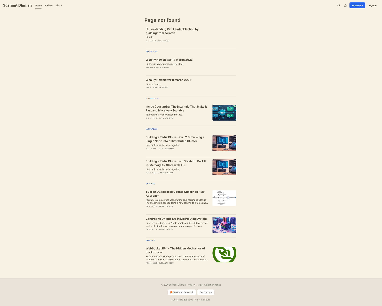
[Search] (339, 5)
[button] (38, 5)
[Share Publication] (345, 5)
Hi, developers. (153, 84)
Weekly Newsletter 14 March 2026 (169, 59)
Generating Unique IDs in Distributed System (176, 219)
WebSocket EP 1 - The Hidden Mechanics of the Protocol (175, 250)
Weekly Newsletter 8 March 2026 (168, 80)
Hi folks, (150, 37)
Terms (199, 284)
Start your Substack (183, 292)
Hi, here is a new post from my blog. (164, 63)
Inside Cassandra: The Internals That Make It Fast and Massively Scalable (176, 108)
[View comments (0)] (168, 44)
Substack (176, 299)
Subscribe (357, 5)
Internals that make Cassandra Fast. (164, 114)
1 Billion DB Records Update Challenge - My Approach (175, 193)
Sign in (373, 5)
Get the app (206, 292)
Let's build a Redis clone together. (163, 145)
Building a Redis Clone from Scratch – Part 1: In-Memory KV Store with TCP (176, 163)
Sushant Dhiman (161, 41)
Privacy (191, 284)
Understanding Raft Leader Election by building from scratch (172, 31)
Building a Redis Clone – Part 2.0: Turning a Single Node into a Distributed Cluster (175, 139)
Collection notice (212, 284)
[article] (191, 37)
